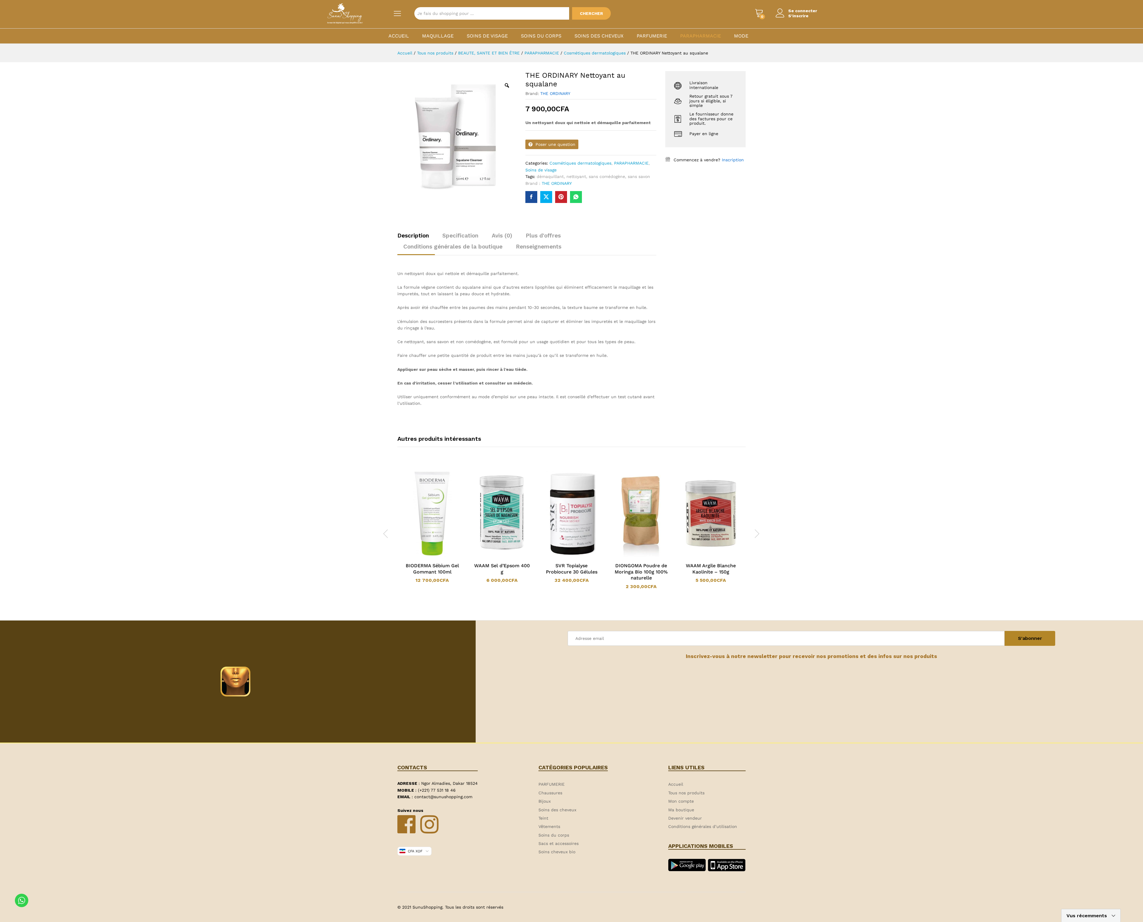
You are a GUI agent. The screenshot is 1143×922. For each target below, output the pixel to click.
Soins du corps (541, 36)
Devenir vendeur (685, 818)
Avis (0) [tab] (502, 235)
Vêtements (549, 826)
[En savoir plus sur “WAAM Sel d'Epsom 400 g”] (494, 556)
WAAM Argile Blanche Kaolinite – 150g (711, 569)
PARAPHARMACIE (700, 36)
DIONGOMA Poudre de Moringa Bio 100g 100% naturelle (641, 572)
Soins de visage (487, 36)
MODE (741, 36)
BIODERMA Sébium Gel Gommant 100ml (432, 569)
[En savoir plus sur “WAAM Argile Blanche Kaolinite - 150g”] (703, 556)
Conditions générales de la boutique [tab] (452, 246)
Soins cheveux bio (556, 851)
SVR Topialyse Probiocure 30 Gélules (571, 569)
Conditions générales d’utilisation (702, 826)
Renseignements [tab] (538, 246)
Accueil (398, 36)
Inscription (733, 159)
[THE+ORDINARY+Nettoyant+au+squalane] (546, 197)
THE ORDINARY (555, 93)
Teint (543, 818)
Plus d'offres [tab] (543, 235)
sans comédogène (607, 176)
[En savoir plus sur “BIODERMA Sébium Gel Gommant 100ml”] (424, 556)
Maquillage (438, 36)
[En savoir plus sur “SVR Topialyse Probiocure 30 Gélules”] (564, 556)
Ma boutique (681, 809)
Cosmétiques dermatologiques (580, 163)
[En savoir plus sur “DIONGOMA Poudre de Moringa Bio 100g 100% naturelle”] (633, 556)
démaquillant (550, 176)
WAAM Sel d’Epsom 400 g (502, 569)
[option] (432, 527)
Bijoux (544, 801)
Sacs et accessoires (558, 843)
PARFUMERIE (652, 36)
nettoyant (576, 176)
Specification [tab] (460, 235)
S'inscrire (798, 15)
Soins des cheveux (599, 36)
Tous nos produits (686, 792)
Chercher (591, 13)
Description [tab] (413, 235)
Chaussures (550, 792)
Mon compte (681, 801)
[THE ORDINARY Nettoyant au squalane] (531, 197)
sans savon (639, 176)
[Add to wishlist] (438, 556)
